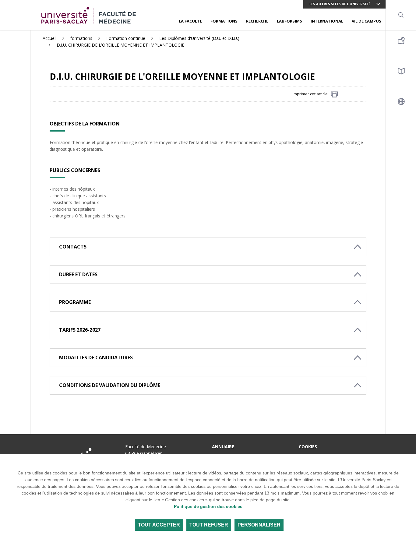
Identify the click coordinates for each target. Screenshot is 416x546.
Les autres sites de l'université (339, 4)
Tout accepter (159, 524)
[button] (208, 247)
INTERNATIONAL (327, 21)
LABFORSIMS (289, 21)
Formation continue (125, 38)
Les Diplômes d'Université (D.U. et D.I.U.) (199, 38)
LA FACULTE (190, 21)
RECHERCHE (257, 21)
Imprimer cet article (310, 94)
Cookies (308, 446)
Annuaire (223, 446)
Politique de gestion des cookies (208, 506)
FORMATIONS (224, 21)
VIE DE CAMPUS (366, 21)
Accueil (49, 38)
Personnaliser (259, 524)
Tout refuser (208, 524)
